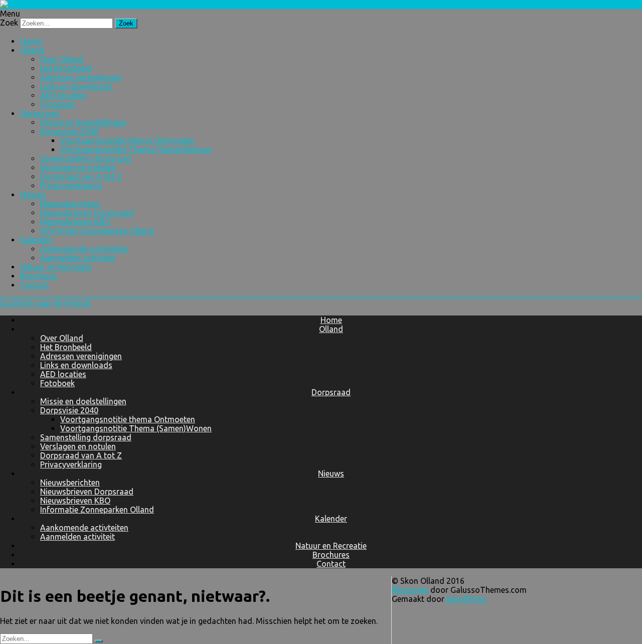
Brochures (38, 275)
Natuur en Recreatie (55, 266)
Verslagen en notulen (78, 167)
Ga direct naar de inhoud (45, 302)
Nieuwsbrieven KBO (75, 221)
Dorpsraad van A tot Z (81, 176)
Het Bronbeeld (66, 68)
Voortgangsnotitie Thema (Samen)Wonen (136, 149)
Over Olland (61, 59)
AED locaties (63, 95)
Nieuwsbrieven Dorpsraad (86, 212)
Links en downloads (76, 86)
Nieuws (33, 194)
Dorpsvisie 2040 (69, 131)
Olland (32, 50)
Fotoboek (57, 104)
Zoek (9, 22)
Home (31, 41)
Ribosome (410, 589)
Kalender (36, 239)
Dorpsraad (39, 113)
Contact (34, 284)
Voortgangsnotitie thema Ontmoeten (127, 140)
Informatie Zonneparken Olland (97, 230)
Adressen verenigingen (81, 77)
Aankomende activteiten (84, 248)
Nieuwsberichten (70, 203)
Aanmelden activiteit (77, 257)
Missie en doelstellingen (83, 122)
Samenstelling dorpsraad (85, 158)
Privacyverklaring (71, 185)
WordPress (465, 598)
